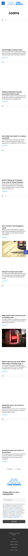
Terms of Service (14, 544)
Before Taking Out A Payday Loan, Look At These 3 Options (12, 181)
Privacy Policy (14, 510)
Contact (14, 539)
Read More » (5, 57)
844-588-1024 (15, 517)
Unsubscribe (14, 547)
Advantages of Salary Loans (12, 50)
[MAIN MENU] (3, 3)
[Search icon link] (25, 3)
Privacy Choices (14, 550)
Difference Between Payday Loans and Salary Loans (12, 93)
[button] (26, 252)
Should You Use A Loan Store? (12, 272)
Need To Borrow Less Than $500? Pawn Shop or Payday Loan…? (13, 363)
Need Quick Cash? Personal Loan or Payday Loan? (13, 316)
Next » (19, 469)
